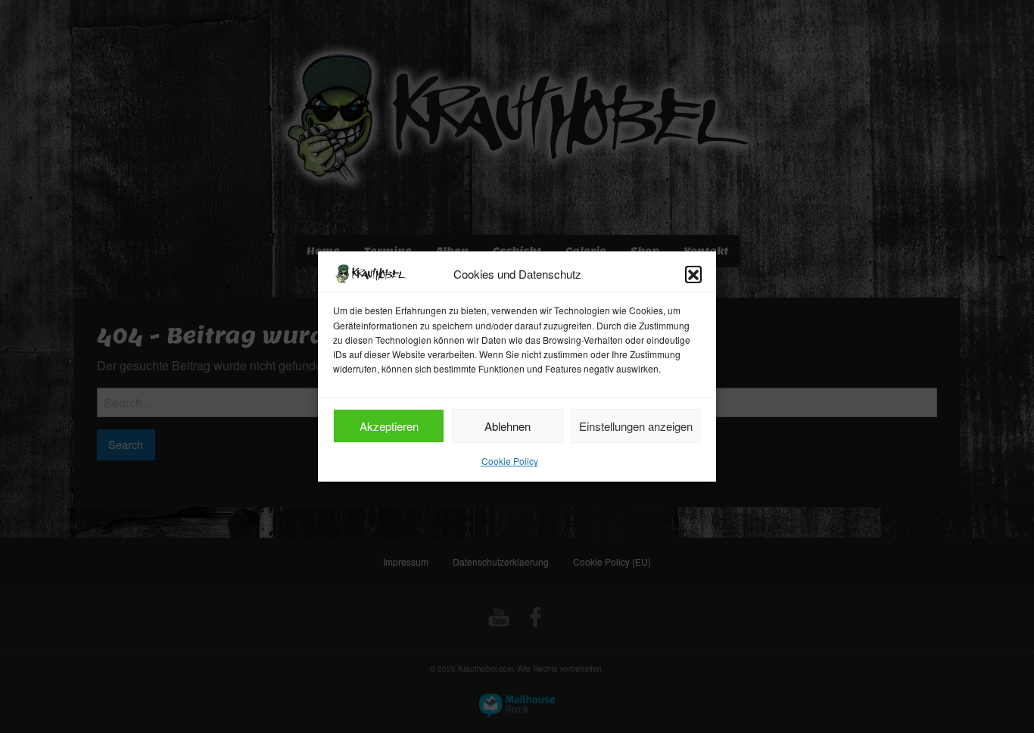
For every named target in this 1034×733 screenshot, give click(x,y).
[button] (693, 274)
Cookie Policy (509, 460)
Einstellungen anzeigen (636, 426)
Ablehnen (507, 426)
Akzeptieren (389, 426)
